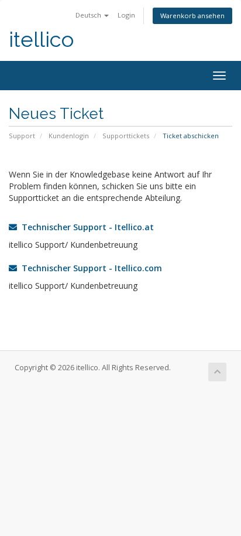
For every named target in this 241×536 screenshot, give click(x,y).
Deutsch (89, 15)
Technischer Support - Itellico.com (89, 268)
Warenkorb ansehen (192, 15)
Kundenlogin (69, 135)
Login (126, 15)
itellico (41, 39)
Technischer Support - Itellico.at (85, 227)
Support (22, 135)
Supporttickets (125, 135)
